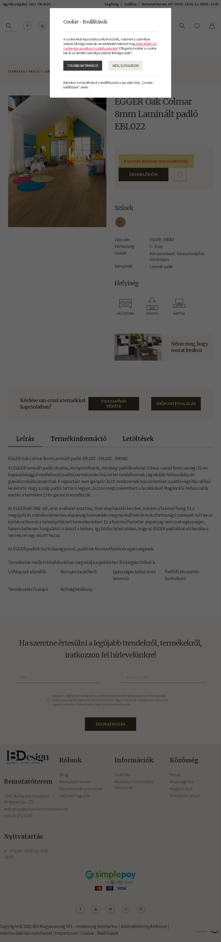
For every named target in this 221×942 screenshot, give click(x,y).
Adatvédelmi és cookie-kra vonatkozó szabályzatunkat (109, 46)
